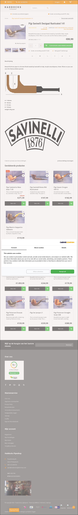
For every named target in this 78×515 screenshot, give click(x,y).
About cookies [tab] (39, 247)
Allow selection (38, 271)
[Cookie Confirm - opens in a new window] (67, 242)
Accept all (62, 271)
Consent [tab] (14, 247)
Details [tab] (64, 247)
